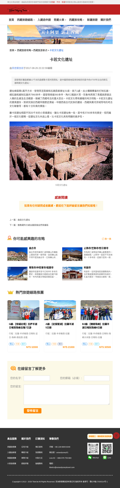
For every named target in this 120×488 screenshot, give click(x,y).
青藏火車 (59, 19)
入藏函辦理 (11, 452)
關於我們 (106, 19)
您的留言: (16, 386)
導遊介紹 (24, 452)
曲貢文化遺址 (24, 220)
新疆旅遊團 (11, 458)
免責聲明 (38, 452)
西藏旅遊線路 (25, 19)
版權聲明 (38, 464)
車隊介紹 (24, 458)
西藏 (53, 2)
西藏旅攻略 (75, 19)
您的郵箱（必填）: (71, 378)
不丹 (58, 2)
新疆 (63, 2)
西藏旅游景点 (40, 50)
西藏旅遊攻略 (24, 50)
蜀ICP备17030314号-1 (99, 482)
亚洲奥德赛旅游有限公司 (65, 482)
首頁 (11, 19)
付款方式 (38, 458)
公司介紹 (24, 447)
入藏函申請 (44, 19)
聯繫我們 (54, 438)
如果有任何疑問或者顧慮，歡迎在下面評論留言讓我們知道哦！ (61, 205)
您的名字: (16, 378)
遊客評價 (24, 464)
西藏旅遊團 (11, 447)
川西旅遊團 (11, 464)
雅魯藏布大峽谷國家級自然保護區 (33, 225)
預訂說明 (38, 447)
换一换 (108, 239)
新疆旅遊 (92, 19)
